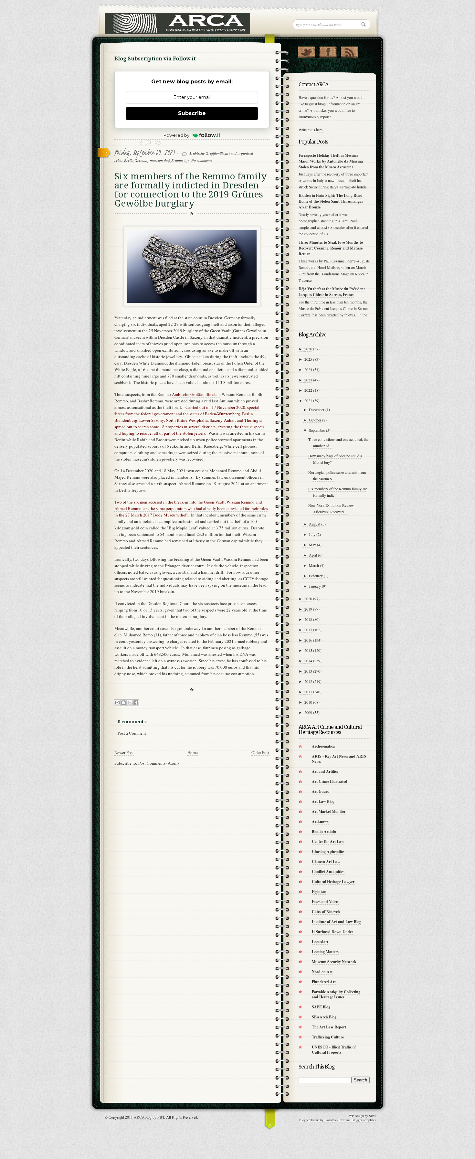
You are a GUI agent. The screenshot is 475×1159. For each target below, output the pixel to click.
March (314, 565)
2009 (308, 712)
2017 (308, 629)
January (315, 586)
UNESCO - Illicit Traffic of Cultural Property (334, 1049)
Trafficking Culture (328, 1037)
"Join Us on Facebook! (328, 50)
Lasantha (330, 1120)
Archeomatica (323, 746)
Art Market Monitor (328, 811)
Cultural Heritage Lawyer (333, 881)
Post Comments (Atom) (158, 763)
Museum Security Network (334, 961)
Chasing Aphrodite (328, 851)
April (313, 555)
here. (319, 129)
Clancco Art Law (326, 861)
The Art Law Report (329, 1027)
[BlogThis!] (123, 702)
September (317, 430)
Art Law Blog (323, 801)
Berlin (128, 160)
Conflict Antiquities (328, 871)
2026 (308, 348)
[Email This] (117, 702)
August (314, 523)
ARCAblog (143, 1117)
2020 (308, 598)
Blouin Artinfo (324, 831)
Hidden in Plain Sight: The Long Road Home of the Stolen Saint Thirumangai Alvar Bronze (331, 201)
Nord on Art (322, 971)
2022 (308, 390)
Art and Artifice (325, 771)
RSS (349, 50)
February (316, 575)
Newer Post (124, 752)
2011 (308, 691)
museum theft (160, 160)
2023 (308, 379)
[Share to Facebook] (135, 702)
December (316, 409)
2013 (308, 671)
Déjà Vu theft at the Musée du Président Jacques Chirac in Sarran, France (332, 291)
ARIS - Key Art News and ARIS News (339, 758)
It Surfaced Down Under (332, 931)
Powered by (176, 135)
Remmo (177, 160)
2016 (308, 640)
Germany (141, 160)
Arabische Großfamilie (206, 153)
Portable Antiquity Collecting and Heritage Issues (336, 994)
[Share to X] (129, 702)
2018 (308, 619)
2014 (308, 660)
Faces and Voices (325, 901)
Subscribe (192, 113)
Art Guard (321, 791)
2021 (308, 400)
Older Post (260, 752)
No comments (201, 160)
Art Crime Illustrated (329, 781)
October (315, 419)
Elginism (319, 891)
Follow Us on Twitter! (306, 50)
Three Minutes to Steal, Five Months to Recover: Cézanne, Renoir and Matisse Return (331, 248)
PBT (160, 1117)
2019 (308, 608)
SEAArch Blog (324, 1017)
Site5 (372, 1115)
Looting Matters (325, 951)
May (312, 544)
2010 (308, 702)
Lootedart (320, 941)
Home (192, 752)
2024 (308, 369)
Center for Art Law (328, 841)
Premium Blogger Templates (357, 1120)
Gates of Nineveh (326, 911)
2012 (308, 681)
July (312, 534)
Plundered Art (324, 981)
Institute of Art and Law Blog (336, 921)
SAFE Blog (321, 1007)
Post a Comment (132, 733)
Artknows (320, 821)
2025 (308, 359)
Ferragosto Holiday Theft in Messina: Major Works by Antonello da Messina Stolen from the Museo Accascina (331, 161)
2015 (308, 650)
